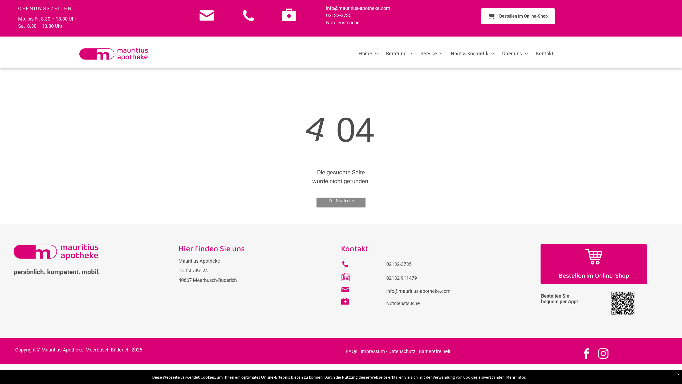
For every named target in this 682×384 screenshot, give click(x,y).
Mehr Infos (516, 377)
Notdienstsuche (343, 22)
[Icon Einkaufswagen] (593, 264)
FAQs (351, 351)
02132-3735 (338, 15)
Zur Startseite (341, 200)
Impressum (373, 351)
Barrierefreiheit (434, 351)
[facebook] (586, 354)
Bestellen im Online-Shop (594, 276)
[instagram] (603, 354)
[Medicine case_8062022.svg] (289, 23)
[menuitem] (368, 53)
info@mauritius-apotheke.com (358, 8)
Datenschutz (401, 351)
